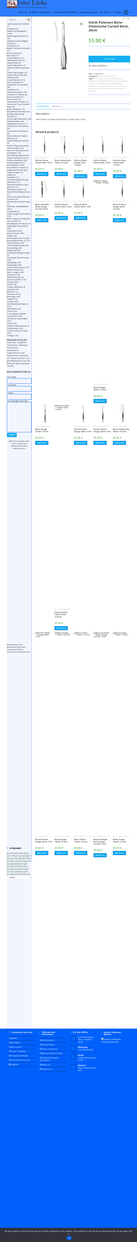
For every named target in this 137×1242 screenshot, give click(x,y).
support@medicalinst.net (87, 1058)
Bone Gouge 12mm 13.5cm (42, 430)
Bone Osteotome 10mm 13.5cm (121, 430)
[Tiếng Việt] (29, 874)
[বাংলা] (21, 853)
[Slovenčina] (26, 871)
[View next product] (128, 18)
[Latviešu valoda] (9, 866)
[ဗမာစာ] (9, 868)
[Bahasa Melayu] (20, 866)
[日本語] (9, 863)
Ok (69, 1238)
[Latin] (26, 863)
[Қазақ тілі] (17, 863)
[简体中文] (10, 855)
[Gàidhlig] (17, 871)
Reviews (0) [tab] (57, 106)
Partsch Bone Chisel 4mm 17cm (63, 205)
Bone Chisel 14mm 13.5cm (80, 840)
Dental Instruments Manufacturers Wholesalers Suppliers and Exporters (106, 79)
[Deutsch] (28, 858)
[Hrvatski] (16, 855)
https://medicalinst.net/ (87, 1069)
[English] (9, 858)
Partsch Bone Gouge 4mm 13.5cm (80, 162)
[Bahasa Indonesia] (21, 861)
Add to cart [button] (41, 174)
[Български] (26, 853)
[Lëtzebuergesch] (16, 866)
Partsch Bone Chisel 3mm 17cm (82, 205)
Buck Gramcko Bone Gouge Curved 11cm (100, 841)
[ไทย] (21, 874)
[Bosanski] (17, 853)
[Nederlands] (29, 855)
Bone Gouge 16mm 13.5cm (100, 388)
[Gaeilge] (25, 861)
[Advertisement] (19, 953)
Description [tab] (43, 106)
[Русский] (13, 871)
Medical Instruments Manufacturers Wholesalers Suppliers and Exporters (108, 83)
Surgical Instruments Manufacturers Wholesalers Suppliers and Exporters (108, 88)
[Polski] (23, 868)
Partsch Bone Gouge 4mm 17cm (82, 430)
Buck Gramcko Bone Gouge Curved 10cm (42, 206)
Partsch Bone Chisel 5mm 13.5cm (61, 614)
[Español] (13, 874)
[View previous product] (123, 18)
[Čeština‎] (21, 855)
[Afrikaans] (9, 853)
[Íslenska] (17, 861)
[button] (81, 24)
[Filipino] (17, 858)
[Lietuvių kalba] (12, 866)
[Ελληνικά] (9, 861)
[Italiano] (29, 861)
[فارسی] (19, 868)
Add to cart (109, 59)
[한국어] (21, 863)
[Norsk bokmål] (14, 868)
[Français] (24, 858)
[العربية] (13, 853)
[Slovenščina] (9, 874)
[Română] (9, 871)
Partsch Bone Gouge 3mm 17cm (43, 840)
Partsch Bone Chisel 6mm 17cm (43, 161)
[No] (133, 1235)
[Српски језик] (22, 871)
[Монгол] (25, 866)
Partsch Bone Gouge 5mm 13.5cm (119, 206)
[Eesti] (13, 858)
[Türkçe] (25, 874)
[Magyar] (13, 861)
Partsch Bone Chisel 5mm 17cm (102, 161)
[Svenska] (17, 874)
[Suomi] (21, 858)
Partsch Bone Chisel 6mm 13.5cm (119, 162)
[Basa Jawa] (13, 863)
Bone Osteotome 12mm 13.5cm (63, 161)
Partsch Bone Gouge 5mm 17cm (102, 430)
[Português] (27, 868)
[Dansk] (25, 855)
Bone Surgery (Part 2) (107, 76)
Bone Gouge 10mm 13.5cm (61, 840)
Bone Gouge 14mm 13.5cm (119, 840)
